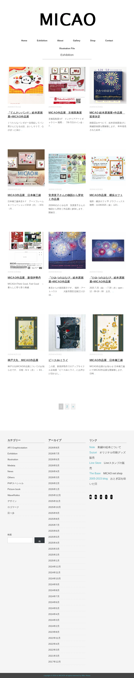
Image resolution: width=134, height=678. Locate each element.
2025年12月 (54, 495)
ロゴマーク (13, 507)
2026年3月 (53, 477)
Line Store (95, 463)
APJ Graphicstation (17, 447)
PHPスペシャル (16, 483)
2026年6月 (53, 459)
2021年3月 (53, 655)
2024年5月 (53, 608)
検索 (10, 534)
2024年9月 (53, 584)
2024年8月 (53, 590)
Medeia (11, 465)
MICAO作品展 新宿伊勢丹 (24, 277)
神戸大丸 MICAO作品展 (23, 360)
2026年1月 (53, 489)
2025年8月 (53, 519)
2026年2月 (53, 483)
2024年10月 (54, 578)
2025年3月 (53, 548)
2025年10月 (54, 507)
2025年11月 (54, 501)
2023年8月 (53, 632)
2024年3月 (53, 620)
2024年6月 (53, 602)
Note (92, 447)
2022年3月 (53, 649)
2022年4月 (53, 644)
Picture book (14, 489)
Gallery (76, 40)
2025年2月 (53, 554)
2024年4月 (53, 614)
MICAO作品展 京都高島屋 (65, 112)
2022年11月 (54, 638)
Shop (92, 40)
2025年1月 (53, 560)
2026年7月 (53, 453)
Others (11, 477)
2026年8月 (53, 447)
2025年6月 (53, 530)
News (10, 471)
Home (24, 40)
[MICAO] (67, 13)
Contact (109, 40)
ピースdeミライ (58, 360)
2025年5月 (53, 537)
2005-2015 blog (98, 478)
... (21, 130)
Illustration (13, 459)
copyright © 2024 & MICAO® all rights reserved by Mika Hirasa (67, 675)
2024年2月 (53, 626)
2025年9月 (53, 513)
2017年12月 (54, 661)
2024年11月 (54, 572)
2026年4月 (53, 471)
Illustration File (67, 48)
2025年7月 (53, 525)
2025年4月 (53, 542)
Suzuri (93, 452)
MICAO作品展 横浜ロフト (106, 195)
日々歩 (11, 513)
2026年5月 (53, 465)
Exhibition (12, 453)
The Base (95, 473)
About (60, 40)
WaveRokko (14, 495)
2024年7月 (53, 596)
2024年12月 (54, 566)
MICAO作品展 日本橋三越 (24, 195)
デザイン (12, 501)
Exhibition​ (42, 40)
